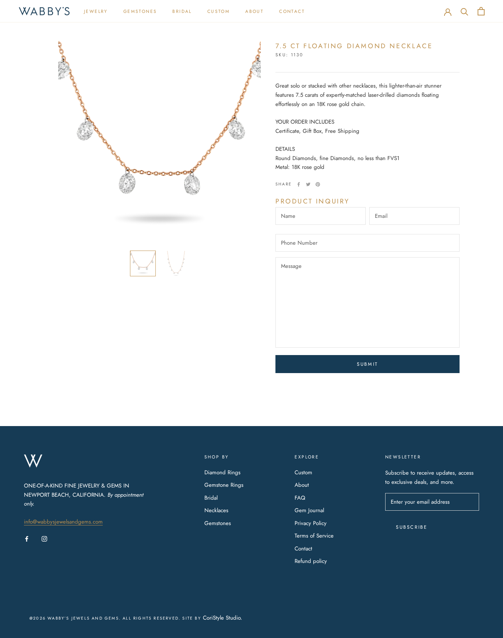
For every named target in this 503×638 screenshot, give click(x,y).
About (302, 485)
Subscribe (411, 527)
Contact (303, 549)
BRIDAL (181, 11)
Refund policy (311, 561)
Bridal (211, 498)
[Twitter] (308, 184)
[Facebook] (298, 184)
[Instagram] (44, 538)
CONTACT (292, 11)
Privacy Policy (311, 523)
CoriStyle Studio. (222, 618)
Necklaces (216, 510)
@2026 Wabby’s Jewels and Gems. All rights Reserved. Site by (116, 618)
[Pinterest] (318, 184)
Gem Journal (309, 510)
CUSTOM (218, 11)
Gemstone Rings (223, 485)
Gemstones (217, 523)
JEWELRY (96, 11)
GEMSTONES (140, 11)
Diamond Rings (222, 472)
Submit (367, 364)
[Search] (464, 11)
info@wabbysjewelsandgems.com (63, 522)
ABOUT (254, 11)
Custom (303, 472)
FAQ (300, 498)
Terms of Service (314, 536)
